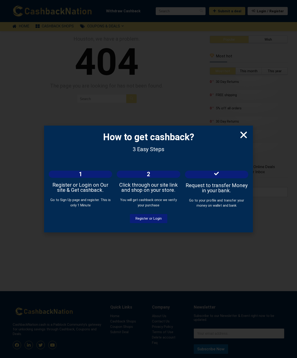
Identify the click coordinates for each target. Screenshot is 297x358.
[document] (148, 179)
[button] (243, 135)
